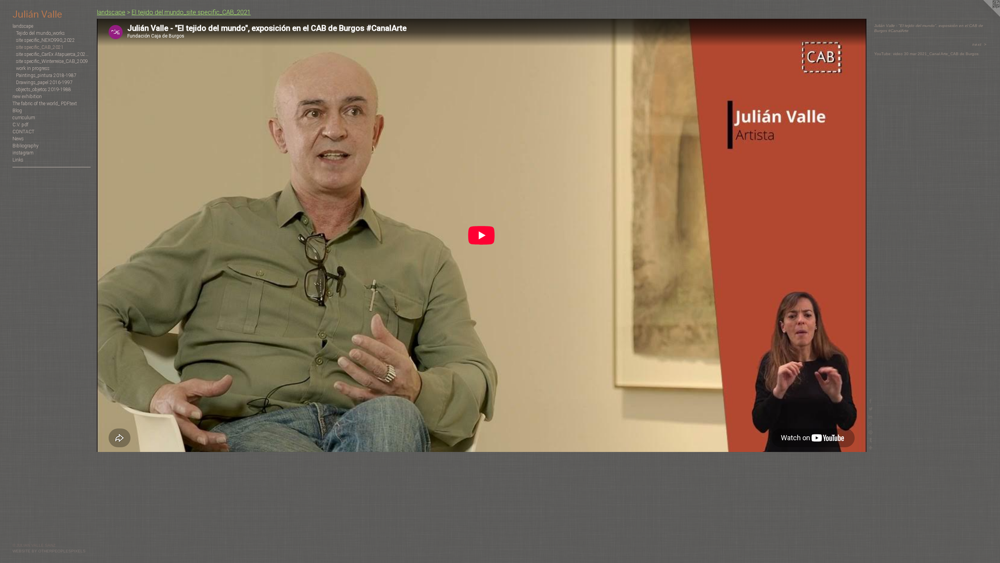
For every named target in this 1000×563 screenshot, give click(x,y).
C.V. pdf (20, 124)
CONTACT (23, 131)
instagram (23, 153)
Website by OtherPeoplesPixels (49, 551)
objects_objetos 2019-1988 (43, 89)
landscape (22, 26)
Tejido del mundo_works (40, 33)
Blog (17, 110)
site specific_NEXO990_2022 (45, 40)
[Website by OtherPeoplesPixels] (984, 15)
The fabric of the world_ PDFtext (44, 103)
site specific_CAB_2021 (40, 47)
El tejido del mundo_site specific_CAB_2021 (191, 12)
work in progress (33, 68)
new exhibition (27, 96)
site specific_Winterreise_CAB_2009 (52, 61)
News (18, 139)
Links (17, 160)
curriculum (23, 117)
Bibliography (25, 146)
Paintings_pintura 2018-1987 (46, 75)
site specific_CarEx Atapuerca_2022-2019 (53, 54)
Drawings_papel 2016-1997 (44, 82)
